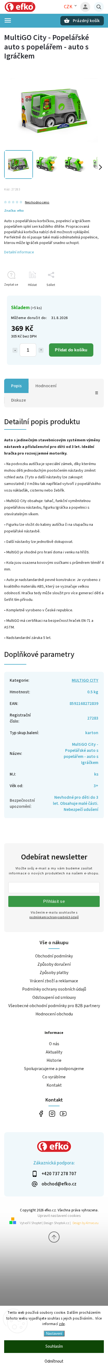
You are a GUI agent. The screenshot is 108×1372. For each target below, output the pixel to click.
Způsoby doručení (54, 964)
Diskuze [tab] (18, 400)
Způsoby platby (54, 973)
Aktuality (54, 1052)
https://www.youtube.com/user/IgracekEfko (63, 1113)
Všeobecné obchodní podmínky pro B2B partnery (54, 1006)
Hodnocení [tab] (45, 386)
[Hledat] (99, 7)
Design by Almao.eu (86, 1223)
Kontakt (54, 1085)
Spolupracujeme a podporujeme (54, 1069)
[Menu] (8, 20)
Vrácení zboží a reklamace (54, 981)
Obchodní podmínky (54, 956)
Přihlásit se (54, 901)
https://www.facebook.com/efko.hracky (40, 1113)
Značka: (14, 210)
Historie (54, 1060)
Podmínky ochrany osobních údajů (54, 989)
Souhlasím (54, 1346)
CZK (68, 7)
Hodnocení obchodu (54, 1014)
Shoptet (36, 1223)
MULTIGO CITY (85, 680)
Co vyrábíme (54, 1077)
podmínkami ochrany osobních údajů (54, 917)
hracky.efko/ (51, 1113)
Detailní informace (19, 252)
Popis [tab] (16, 386)
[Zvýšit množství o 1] (40, 350)
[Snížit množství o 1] (14, 350)
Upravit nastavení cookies (59, 1216)
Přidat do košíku (71, 349)
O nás (54, 1044)
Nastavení (54, 1333)
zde (62, 1323)
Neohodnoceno (37, 202)
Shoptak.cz (61, 1223)
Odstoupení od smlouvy (54, 997)
